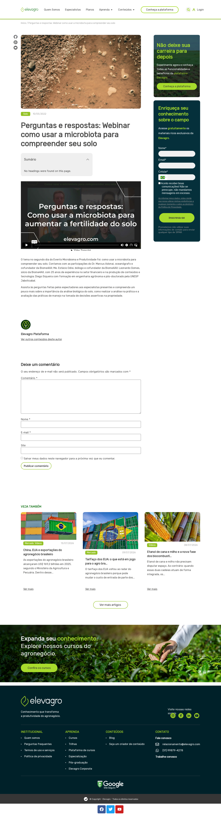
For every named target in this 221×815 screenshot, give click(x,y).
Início (23, 23)
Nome (25, 419)
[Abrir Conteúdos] (133, 10)
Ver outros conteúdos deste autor (41, 339)
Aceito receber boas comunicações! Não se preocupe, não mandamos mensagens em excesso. (176, 188)
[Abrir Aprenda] (111, 10)
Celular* (163, 171)
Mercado (29, 543)
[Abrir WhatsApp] (213, 807)
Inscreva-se (177, 217)
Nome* (162, 148)
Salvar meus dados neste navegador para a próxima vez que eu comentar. (69, 458)
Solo (25, 114)
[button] (188, 9)
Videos (38, 543)
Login (200, 9)
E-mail (26, 432)
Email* (162, 159)
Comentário (29, 378)
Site (23, 445)
